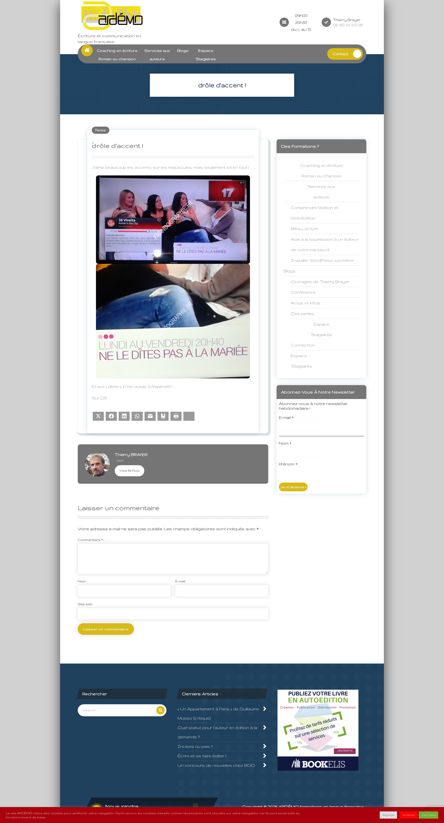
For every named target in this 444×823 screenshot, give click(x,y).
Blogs (183, 51)
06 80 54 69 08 (348, 25)
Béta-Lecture (304, 228)
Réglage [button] (388, 815)
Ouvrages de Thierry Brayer (320, 281)
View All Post (129, 470)
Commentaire (90, 540)
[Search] (160, 710)
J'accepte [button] (428, 815)
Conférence (303, 292)
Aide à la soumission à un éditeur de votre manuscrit (324, 244)
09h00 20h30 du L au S (301, 22)
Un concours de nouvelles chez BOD (216, 765)
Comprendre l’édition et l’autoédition (314, 212)
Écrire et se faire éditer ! (202, 756)
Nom (82, 581)
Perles (100, 130)
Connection (303, 345)
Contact (340, 54)
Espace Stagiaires (301, 360)
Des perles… (303, 313)
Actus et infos (305, 303)
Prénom (288, 464)
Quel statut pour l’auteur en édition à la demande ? (217, 732)
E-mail (180, 581)
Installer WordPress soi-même (322, 260)
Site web (85, 604)
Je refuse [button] (408, 815)
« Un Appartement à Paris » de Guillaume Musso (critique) (218, 713)
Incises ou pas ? (195, 746)
